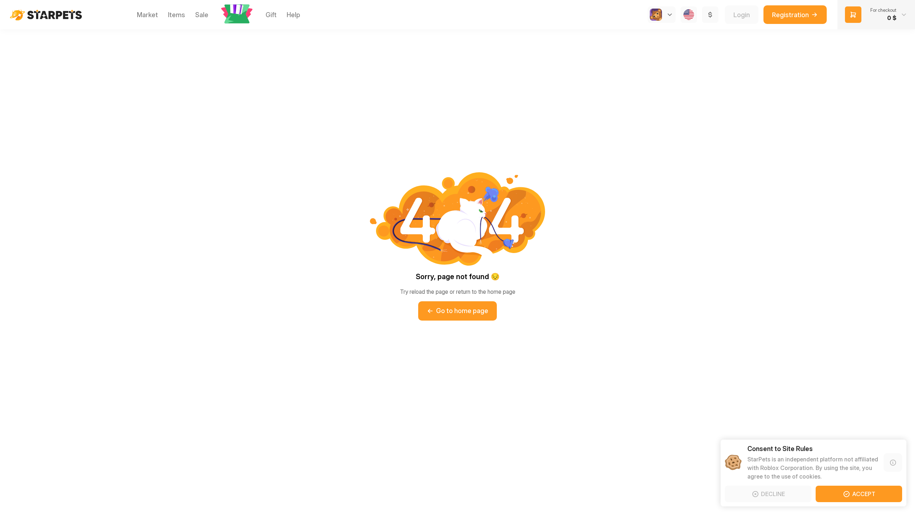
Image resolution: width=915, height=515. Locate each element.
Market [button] (147, 15)
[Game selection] (662, 14)
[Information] (893, 462)
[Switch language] (689, 14)
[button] (237, 14)
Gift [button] (271, 15)
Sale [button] (201, 15)
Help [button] (293, 15)
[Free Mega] (237, 14)
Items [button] (176, 15)
